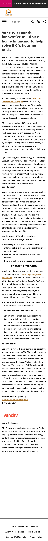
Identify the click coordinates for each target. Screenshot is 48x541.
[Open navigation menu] (4, 21)
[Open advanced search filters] (38, 21)
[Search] (32, 21)
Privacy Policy (36, 537)
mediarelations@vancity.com (15, 399)
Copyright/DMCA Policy (16, 537)
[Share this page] (44, 21)
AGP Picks (6, 4)
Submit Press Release (14, 532)
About (13, 527)
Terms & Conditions (34, 532)
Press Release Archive (28, 527)
